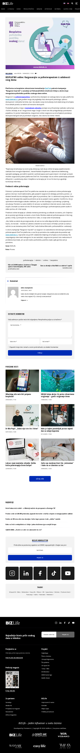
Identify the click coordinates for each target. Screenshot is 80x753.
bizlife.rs (48, 728)
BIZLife (19, 73)
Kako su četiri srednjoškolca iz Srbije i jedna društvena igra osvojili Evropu (31, 524)
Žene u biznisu (46, 656)
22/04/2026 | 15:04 (11, 468)
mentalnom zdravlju (33, 108)
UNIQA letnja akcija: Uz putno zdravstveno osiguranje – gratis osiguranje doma (57, 395)
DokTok (48, 88)
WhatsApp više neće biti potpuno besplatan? (18, 395)
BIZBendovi (45, 672)
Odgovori (23, 300)
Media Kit (9, 705)
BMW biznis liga (46, 675)
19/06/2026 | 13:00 (46, 400)
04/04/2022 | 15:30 (28, 73)
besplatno (54, 260)
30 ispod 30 (12, 592)
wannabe (42, 594)
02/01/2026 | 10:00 (11, 432)
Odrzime (56, 592)
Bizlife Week (45, 678)
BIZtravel (58, 9)
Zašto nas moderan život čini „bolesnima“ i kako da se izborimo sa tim (57, 464)
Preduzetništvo (29, 9)
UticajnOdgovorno (47, 659)
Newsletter (9, 712)
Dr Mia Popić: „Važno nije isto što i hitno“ (22, 428)
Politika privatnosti (47, 712)
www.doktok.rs (12, 99)
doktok (38, 260)
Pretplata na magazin (13, 709)
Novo (3, 9)
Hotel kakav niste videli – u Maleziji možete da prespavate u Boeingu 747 (30, 508)
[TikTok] (53, 573)
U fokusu (11, 9)
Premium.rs (27, 728)
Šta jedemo (45, 662)
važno (36, 594)
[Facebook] (40, 573)
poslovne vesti (65, 592)
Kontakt (44, 705)
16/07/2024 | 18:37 (26, 290)
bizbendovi (25, 592)
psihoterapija (28, 260)
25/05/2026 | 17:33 (11, 400)
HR (43, 592)
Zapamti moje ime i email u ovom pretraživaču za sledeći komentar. (34, 347)
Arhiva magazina (11, 715)
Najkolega (44, 653)
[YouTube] (67, 573)
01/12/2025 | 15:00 (46, 434)
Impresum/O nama (47, 702)
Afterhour (48, 9)
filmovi (39, 592)
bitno (18, 592)
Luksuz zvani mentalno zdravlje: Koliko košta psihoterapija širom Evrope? (21, 464)
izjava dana (49, 592)
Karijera (39, 9)
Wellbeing (9, 73)
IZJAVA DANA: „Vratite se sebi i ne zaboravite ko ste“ (24, 530)
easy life (32, 592)
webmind (49, 594)
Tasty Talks (45, 669)
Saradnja (8, 702)
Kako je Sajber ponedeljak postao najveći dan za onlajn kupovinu (57, 429)
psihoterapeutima (22, 97)
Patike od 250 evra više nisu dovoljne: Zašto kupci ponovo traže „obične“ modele (33, 519)
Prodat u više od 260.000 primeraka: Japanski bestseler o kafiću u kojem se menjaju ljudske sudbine (39, 514)
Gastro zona (68, 9)
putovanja (29, 594)
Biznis (19, 9)
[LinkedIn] (26, 573)
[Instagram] (12, 573)
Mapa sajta (45, 709)
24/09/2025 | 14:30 (46, 468)
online (45, 260)
